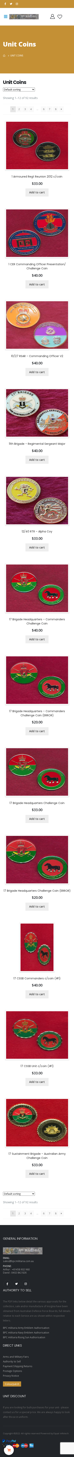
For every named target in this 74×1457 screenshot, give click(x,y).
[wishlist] (59, 16)
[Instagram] (26, 1284)
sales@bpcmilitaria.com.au (18, 1261)
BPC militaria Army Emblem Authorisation (26, 1327)
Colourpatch (12, 1384)
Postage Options (12, 1370)
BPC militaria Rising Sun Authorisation (24, 1337)
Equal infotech (61, 1433)
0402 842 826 (18, 1272)
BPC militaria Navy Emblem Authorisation (26, 1332)
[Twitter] (17, 1284)
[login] (52, 16)
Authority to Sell (12, 1361)
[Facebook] (7, 1284)
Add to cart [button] (37, 192)
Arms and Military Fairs (16, 1356)
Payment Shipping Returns (17, 1366)
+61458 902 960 (21, 1269)
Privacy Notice (11, 1375)
